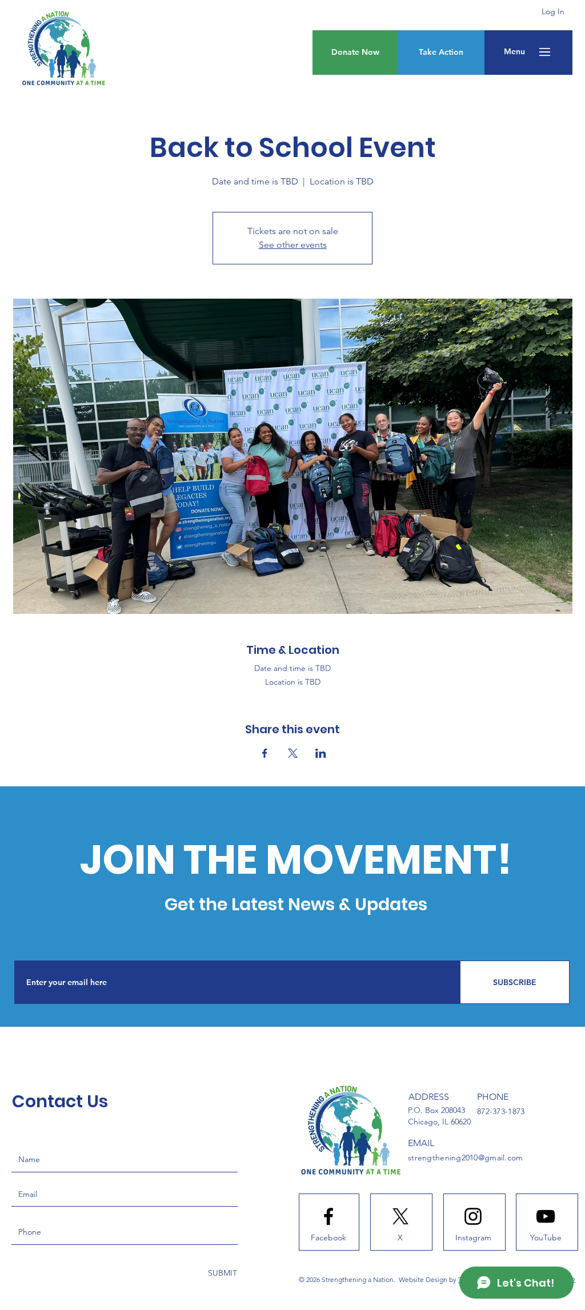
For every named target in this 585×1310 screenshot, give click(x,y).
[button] (514, 52)
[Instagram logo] (473, 1216)
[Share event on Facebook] (264, 753)
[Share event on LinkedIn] (320, 753)
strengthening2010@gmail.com (465, 1157)
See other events (293, 244)
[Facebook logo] (328, 1216)
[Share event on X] (292, 753)
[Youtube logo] (545, 1216)
